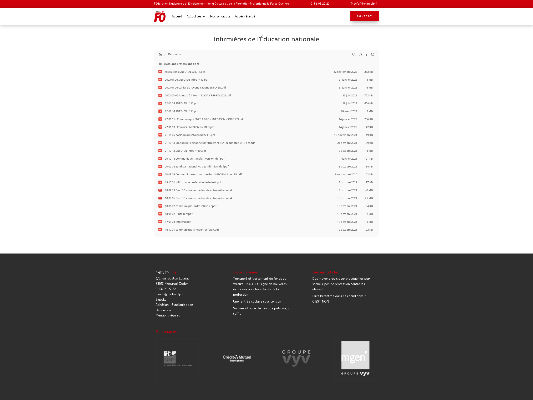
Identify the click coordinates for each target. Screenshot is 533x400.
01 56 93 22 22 (320, 3)
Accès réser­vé (245, 16)
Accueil (177, 16)
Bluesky (161, 300)
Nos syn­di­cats (220, 16)
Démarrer (175, 54)
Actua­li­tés (194, 16)
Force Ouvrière (245, 272)
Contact (364, 16)
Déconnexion (165, 310)
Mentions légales (168, 315)
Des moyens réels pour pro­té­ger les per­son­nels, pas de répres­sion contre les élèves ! (341, 284)
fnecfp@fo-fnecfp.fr (364, 3)
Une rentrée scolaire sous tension (257, 301)
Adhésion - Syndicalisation (174, 305)
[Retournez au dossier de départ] (160, 54)
